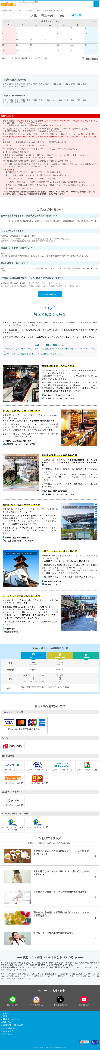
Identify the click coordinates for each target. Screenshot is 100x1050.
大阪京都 (69, 84)
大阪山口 (8, 86)
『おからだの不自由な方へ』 (75, 268)
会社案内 (5, 1016)
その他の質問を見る (50, 294)
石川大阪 (57, 100)
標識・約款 (6, 1022)
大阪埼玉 (8, 84)
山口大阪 (8, 102)
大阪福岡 (20, 86)
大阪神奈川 (45, 84)
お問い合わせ (7, 1034)
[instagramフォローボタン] (36, 999)
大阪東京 (32, 84)
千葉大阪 (20, 100)
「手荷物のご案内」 (36, 125)
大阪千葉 (20, 84)
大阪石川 (57, 84)
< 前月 (6, 21)
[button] (84, 1042)
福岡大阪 (20, 102)
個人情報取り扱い (9, 1028)
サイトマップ (7, 1031)
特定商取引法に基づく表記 (12, 1025)
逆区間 (77, 15)
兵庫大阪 (81, 100)
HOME (5, 1013)
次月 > (93, 21)
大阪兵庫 (81, 84)
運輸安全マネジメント (10, 1019)
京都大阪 (69, 100)
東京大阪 (32, 100)
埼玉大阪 (8, 100)
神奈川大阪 (45, 100)
